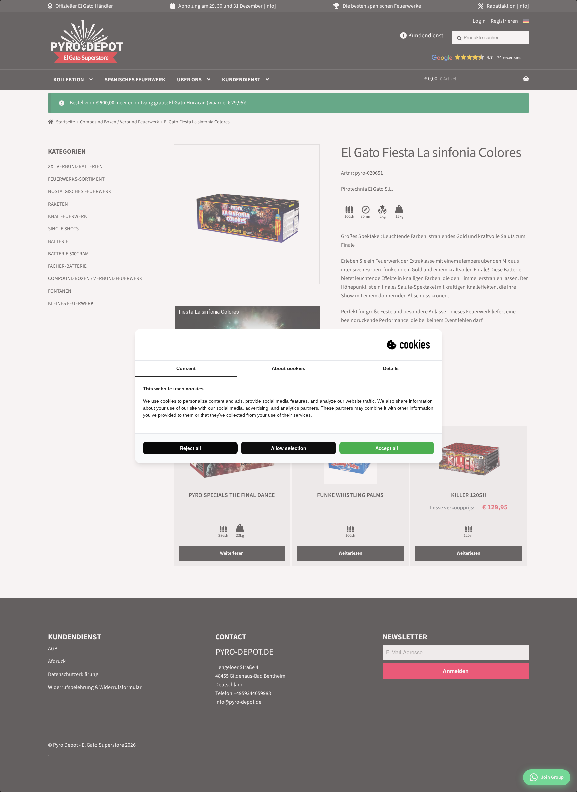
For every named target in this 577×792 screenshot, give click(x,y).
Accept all (386, 448)
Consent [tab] (186, 368)
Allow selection (288, 448)
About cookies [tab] (288, 368)
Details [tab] (391, 368)
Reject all (190, 448)
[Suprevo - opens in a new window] (409, 345)
